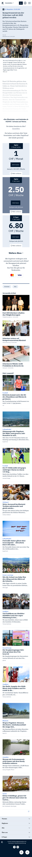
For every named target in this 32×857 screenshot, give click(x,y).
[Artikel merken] (21, 852)
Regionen (5, 823)
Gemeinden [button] (9, 3)
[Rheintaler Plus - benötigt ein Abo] (3, 9)
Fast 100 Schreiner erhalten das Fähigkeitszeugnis (13, 314)
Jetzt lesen (15, 203)
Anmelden (16, 129)
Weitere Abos (15, 253)
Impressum (11, 843)
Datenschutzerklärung (20, 843)
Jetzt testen (15, 165)
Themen (4, 819)
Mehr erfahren (16, 173)
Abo (21, 3)
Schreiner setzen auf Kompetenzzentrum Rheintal (14, 339)
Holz (15, 286)
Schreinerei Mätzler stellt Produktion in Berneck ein (13, 365)
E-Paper (4, 837)
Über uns (5, 832)
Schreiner (6, 286)
